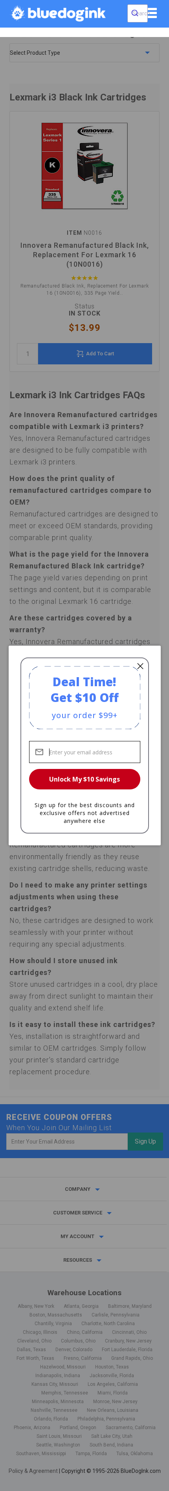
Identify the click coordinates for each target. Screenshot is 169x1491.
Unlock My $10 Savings (84, 779)
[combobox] (137, 13)
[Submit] (135, 13)
